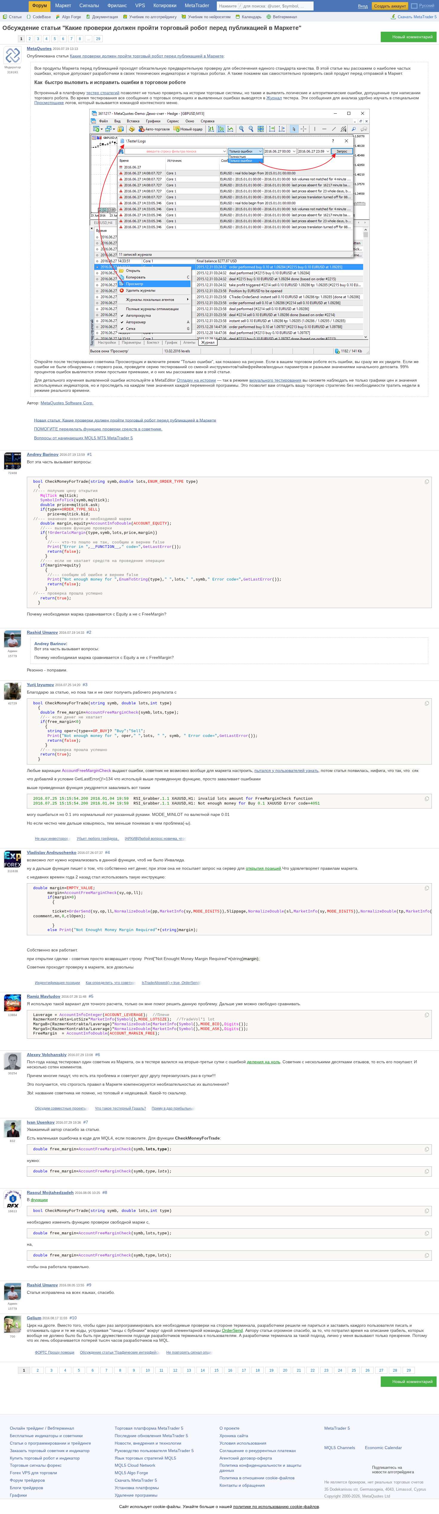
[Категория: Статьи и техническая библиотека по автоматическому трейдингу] (11, 38)
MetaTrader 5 (337, 1428)
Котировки (165, 5)
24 (340, 1370)
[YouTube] (356, 1469)
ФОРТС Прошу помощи (54, 1352)
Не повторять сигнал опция (189, 1352)
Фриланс (117, 5)
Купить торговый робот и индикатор (45, 1458)
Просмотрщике (49, 102)
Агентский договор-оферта (246, 1458)
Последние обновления (151, 1435)
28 (395, 1370)
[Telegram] (337, 1469)
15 (216, 1370)
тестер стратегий (102, 92)
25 (354, 1370)
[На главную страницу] (4, 38)
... (88, 39)
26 (368, 1370)
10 (148, 1370)
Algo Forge (71, 17)
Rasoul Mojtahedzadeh (50, 1192)
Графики (18, 1495)
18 (258, 1370)
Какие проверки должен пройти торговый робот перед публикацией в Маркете (147, 56)
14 (203, 1370)
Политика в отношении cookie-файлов (257, 1477)
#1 (89, 454)
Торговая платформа (149, 1428)
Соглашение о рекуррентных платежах (258, 1450)
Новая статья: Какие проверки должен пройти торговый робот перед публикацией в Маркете (125, 420)
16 (230, 1370)
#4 (107, 852)
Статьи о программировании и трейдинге (50, 1443)
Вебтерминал (285, 17)
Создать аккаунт (390, 6)
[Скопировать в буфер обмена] (426, 482)
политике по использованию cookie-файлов (276, 1506)
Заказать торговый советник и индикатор (50, 1450)
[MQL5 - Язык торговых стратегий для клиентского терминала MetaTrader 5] (14, 6)
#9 (89, 1285)
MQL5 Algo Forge (131, 1472)
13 (189, 1370)
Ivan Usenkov (41, 1122)
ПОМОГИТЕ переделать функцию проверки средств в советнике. (98, 429)
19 (271, 1370)
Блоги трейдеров (26, 1487)
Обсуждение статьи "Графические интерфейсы (120, 1352)
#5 (91, 996)
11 (161, 1370)
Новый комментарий (412, 36)
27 (381, 1370)
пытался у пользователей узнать (286, 770)
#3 (85, 684)
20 (285, 1370)
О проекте (230, 1428)
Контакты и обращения (242, 1485)
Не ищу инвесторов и (53, 839)
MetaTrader (197, 5)
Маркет (63, 5)
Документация (105, 17)
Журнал (274, 97)
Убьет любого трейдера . (98, 839)
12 (175, 1370)
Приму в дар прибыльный (173, 1108)
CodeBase (42, 17)
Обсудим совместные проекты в (62, 1108)
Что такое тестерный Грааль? (120, 1108)
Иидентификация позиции (57, 983)
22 (313, 1370)
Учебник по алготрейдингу (153, 17)
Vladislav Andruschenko (51, 852)
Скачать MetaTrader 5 (417, 17)
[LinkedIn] (366, 1469)
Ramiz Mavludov (43, 996)
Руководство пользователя (154, 1450)
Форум (39, 5)
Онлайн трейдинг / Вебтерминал (42, 1428)
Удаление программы (136, 1495)
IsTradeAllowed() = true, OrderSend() (172, 983)
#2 (89, 632)
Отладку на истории (196, 380)
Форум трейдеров (27, 1480)
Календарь (252, 17)
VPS (140, 5)
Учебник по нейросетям (209, 17)
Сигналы (89, 5)
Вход (363, 6)
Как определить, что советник (111, 983)
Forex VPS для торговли (33, 1472)
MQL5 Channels (339, 1447)
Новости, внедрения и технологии (148, 1443)
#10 (73, 1317)
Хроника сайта (234, 1435)
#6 (97, 1054)
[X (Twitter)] (347, 1469)
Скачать (136, 1480)
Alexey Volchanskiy (47, 1054)
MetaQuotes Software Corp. (67, 402)
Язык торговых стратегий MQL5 (145, 1458)
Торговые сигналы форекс (36, 1465)
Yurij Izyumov (40, 684)
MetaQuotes (39, 48)
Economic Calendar (383, 1447)
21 (299, 1370)
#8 (104, 1192)
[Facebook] (327, 1469)
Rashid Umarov (42, 632)
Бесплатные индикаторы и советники (46, 1435)
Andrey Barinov (43, 454)
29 (98, 39)
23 (326, 1370)
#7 (85, 1122)
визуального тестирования (275, 380)
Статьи (15, 17)
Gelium (34, 1317)
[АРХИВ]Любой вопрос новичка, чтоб (156, 839)
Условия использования (243, 1443)
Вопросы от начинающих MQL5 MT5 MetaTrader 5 (83, 437)
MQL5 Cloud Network (135, 1465)
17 (244, 1370)
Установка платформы (137, 1487)
